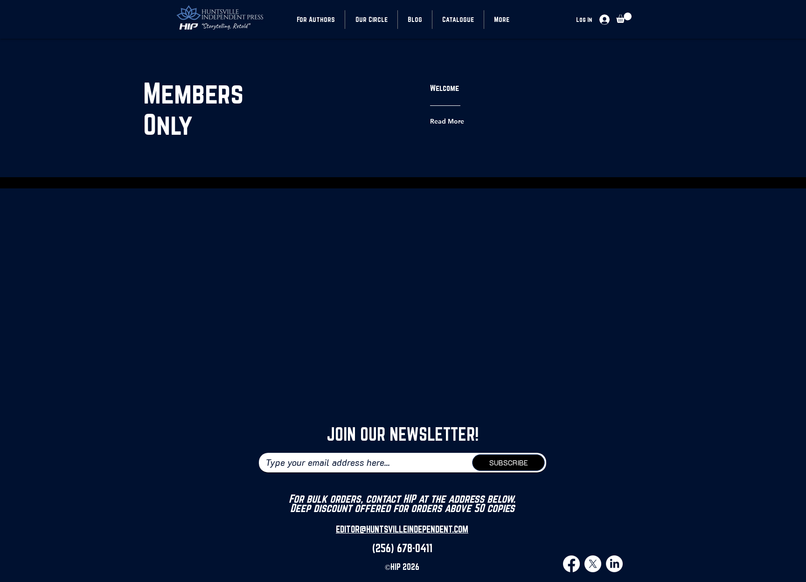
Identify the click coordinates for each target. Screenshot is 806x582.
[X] (592, 563)
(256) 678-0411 (402, 548)
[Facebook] (571, 563)
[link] (624, 18)
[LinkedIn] (614, 563)
